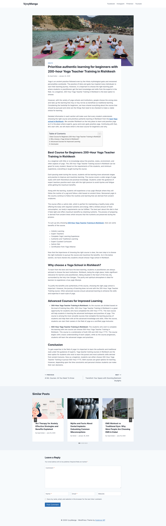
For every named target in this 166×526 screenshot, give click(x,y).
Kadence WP (100, 520)
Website (101, 494)
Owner (74, 436)
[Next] (130, 420)
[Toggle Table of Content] (98, 133)
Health (50, 63)
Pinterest (129, 4)
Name (49, 494)
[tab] (79, 443)
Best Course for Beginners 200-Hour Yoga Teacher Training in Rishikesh (75, 137)
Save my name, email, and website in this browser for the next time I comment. (74, 499)
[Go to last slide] (35, 420)
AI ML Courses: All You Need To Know (59, 376)
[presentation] (48, 408)
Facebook (111, 4)
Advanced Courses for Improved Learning (65, 141)
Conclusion (54, 144)
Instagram (120, 4)
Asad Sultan (53, 76)
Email (74, 494)
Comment (50, 468)
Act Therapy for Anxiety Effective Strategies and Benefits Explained (46, 426)
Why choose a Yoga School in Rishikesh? (65, 139)
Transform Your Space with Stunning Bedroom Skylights (103, 378)
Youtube (138, 4)
